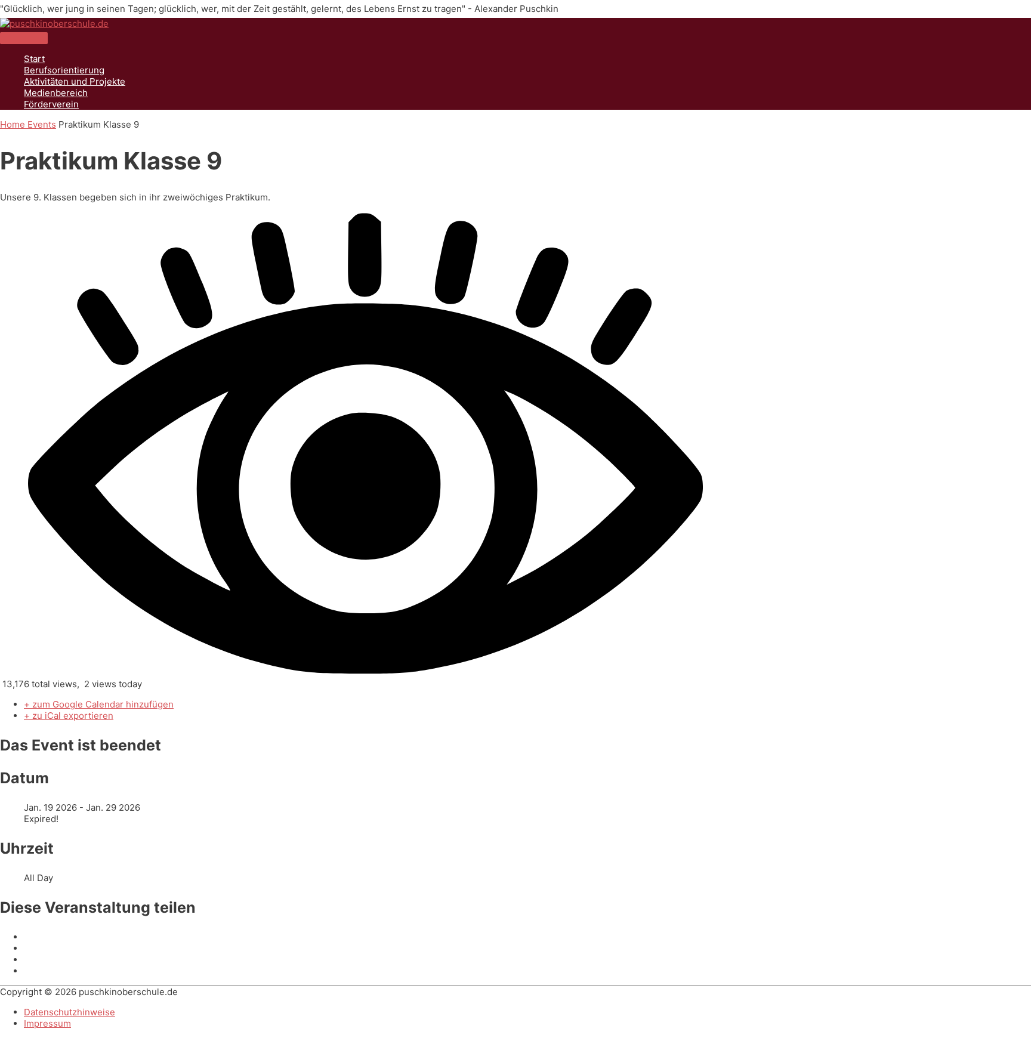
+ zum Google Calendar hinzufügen (99, 704)
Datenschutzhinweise (69, 1012)
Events (41, 124)
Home (13, 124)
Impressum (47, 1023)
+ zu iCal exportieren (68, 715)
